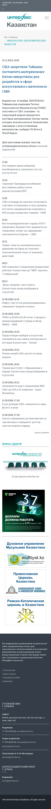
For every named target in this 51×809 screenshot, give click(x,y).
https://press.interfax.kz (25, 476)
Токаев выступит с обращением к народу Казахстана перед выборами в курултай (24, 371)
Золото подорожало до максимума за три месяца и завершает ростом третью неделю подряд (24, 422)
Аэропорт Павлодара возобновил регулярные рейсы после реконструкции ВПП (21, 187)
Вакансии (7, 681)
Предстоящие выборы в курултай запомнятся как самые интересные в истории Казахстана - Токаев (24, 339)
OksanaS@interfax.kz (26, 742)
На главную (11, 37)
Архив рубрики (41, 432)
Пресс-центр (9, 674)
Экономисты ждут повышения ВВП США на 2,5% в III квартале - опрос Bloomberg (23, 389)
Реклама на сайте (11, 677)
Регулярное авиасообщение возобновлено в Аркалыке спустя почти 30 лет (22, 169)
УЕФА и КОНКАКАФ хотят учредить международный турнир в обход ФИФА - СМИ (24, 321)
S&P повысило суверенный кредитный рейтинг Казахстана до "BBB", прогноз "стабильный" (25, 270)
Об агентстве (9, 670)
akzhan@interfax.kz (11, 746)
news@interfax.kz (25, 731)
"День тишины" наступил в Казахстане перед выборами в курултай (20, 288)
